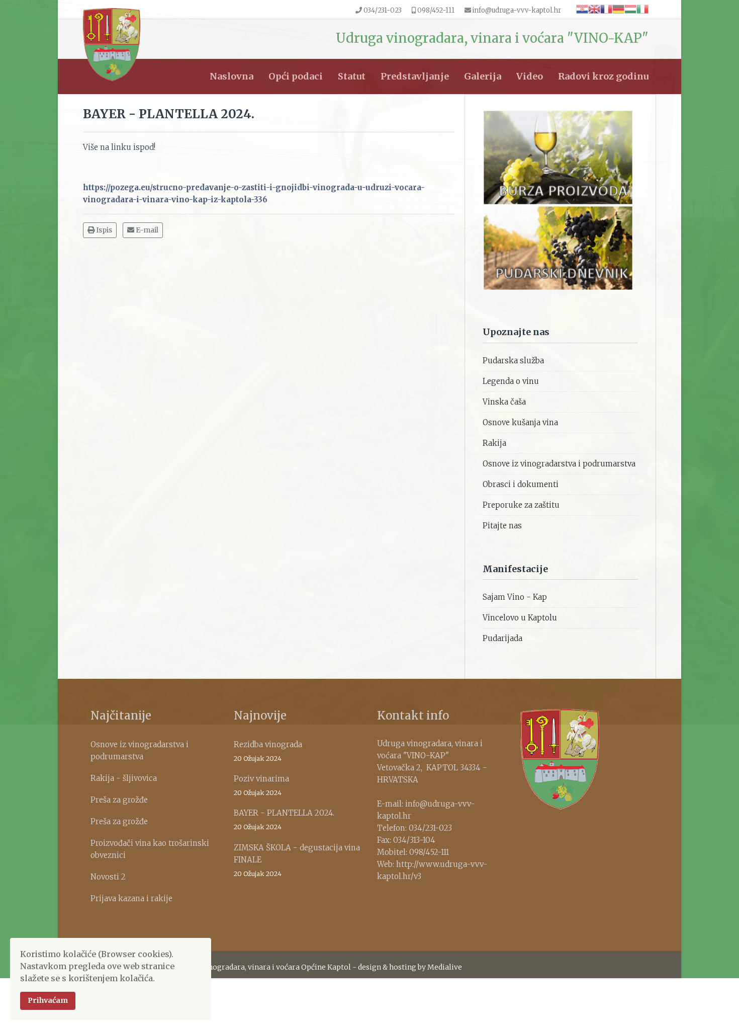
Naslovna (231, 76)
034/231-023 (382, 10)
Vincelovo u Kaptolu (520, 617)
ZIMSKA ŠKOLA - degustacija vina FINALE (297, 860)
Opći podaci (295, 76)
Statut (351, 76)
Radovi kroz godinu (603, 76)
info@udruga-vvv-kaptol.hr (517, 10)
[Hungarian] (630, 8)
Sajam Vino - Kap (515, 597)
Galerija (482, 76)
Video (529, 76)
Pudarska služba (513, 360)
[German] (618, 8)
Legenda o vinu (511, 381)
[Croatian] (582, 8)
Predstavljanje (415, 76)
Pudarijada (502, 638)
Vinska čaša (504, 402)
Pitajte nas (502, 525)
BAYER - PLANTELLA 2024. (284, 819)
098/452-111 (435, 10)
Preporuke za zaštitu (521, 505)
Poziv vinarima (261, 785)
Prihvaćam (48, 1000)
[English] (594, 8)
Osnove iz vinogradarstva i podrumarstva (559, 463)
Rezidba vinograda (268, 751)
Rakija (494, 443)
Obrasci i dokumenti (521, 484)
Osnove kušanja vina (520, 422)
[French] (606, 8)
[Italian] (642, 8)
